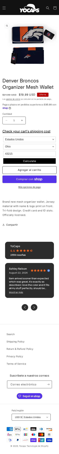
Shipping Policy (16, 341)
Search (11, 334)
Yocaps (22, 446)
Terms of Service (16, 363)
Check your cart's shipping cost (26, 131)
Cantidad (7, 114)
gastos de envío (13, 99)
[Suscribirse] (48, 384)
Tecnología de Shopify (38, 446)
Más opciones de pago (29, 187)
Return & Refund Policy (20, 348)
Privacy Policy (15, 356)
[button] (4, 8)
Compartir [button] (12, 224)
